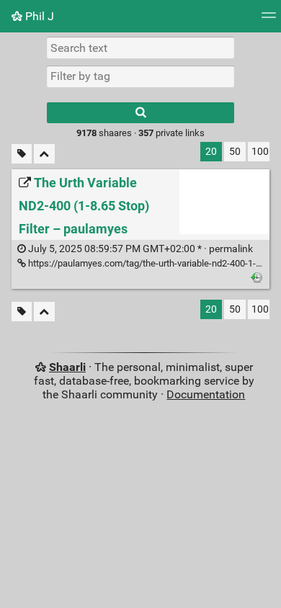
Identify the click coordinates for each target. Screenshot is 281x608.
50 (235, 152)
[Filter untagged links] (22, 154)
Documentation (205, 394)
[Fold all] (44, 154)
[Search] (140, 112)
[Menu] (269, 20)
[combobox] (140, 76)
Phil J (38, 16)
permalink (139, 249)
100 (260, 152)
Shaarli (67, 367)
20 (211, 152)
